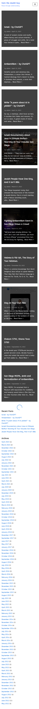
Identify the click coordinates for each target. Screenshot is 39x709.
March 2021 (6, 484)
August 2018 (6, 523)
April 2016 (5, 571)
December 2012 (7, 682)
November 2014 (7, 622)
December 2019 (7, 493)
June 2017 (5, 541)
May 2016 (5, 568)
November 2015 (7, 586)
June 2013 (5, 664)
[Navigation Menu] (35, 4)
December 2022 (7, 448)
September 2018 (8, 520)
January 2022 (7, 463)
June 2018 (5, 526)
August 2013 (6, 658)
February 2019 (7, 508)
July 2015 (5, 598)
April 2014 (5, 637)
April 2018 (5, 529)
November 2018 (7, 514)
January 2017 (7, 547)
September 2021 (8, 472)
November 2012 (7, 685)
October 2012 (7, 688)
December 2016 (7, 550)
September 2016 (8, 559)
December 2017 (7, 535)
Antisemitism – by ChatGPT (17, 64)
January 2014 (7, 643)
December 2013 (7, 646)
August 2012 (6, 695)
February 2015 (7, 613)
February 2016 (7, 577)
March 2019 (6, 505)
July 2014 (5, 631)
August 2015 (6, 595)
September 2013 (8, 655)
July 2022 (5, 460)
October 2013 (7, 652)
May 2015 (5, 604)
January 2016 (7, 580)
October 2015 (7, 589)
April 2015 (5, 607)
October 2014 (7, 625)
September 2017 (8, 538)
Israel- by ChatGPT (13, 27)
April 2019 (5, 502)
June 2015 (5, 601)
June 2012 (5, 701)
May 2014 (5, 634)
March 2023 (6, 445)
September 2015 (8, 592)
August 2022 (6, 457)
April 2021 (5, 481)
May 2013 (5, 667)
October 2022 (7, 451)
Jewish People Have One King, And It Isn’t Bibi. (19, 432)
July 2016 (5, 565)
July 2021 (5, 475)
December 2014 (7, 619)
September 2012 (8, 692)
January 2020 (7, 490)
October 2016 (7, 556)
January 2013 (7, 679)
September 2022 (8, 454)
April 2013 (5, 670)
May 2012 (5, 704)
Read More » (25, 42)
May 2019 (5, 499)
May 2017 (5, 544)
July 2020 (5, 487)
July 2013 (5, 661)
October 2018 (7, 517)
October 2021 (7, 469)
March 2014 (6, 640)
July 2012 (5, 698)
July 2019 (5, 496)
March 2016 (6, 574)
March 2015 (6, 610)
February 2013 (7, 676)
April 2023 (5, 442)
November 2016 (7, 553)
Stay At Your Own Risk (15, 303)
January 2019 (7, 511)
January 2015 (7, 616)
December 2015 (7, 583)
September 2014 (8, 628)
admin (8, 31)
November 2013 (7, 649)
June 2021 (5, 478)
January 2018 (7, 532)
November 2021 (7, 466)
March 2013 (6, 673)
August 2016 (6, 562)
